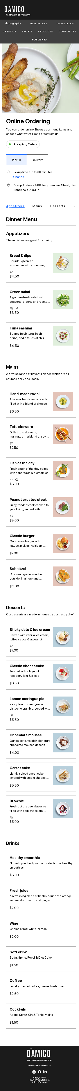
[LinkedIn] (45, 1072)
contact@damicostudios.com (39, 1065)
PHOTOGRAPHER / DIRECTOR (18, 15)
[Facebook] (39, 1072)
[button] (16, 159)
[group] (27, 159)
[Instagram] (34, 1072)
